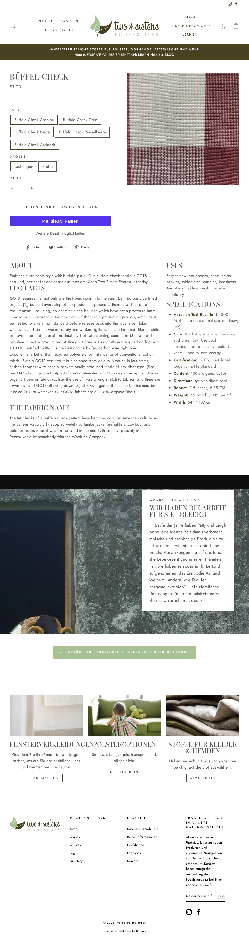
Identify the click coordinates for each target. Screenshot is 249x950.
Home (73, 828)
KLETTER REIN (124, 772)
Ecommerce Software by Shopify (124, 931)
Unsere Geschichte (190, 25)
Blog (190, 17)
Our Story (76, 860)
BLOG (169, 54)
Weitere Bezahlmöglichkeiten (60, 233)
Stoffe (46, 21)
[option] (124, 52)
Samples (69, 21)
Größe (18, 156)
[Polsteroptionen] (124, 715)
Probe (47, 166)
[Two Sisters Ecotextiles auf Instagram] (189, 912)
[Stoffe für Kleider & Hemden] (202, 715)
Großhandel (136, 844)
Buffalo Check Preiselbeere (82, 132)
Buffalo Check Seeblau (34, 119)
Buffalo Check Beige (32, 132)
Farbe (16, 110)
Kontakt (132, 860)
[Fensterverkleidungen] (46, 715)
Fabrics (74, 836)
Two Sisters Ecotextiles (130, 923)
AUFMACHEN (46, 778)
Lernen (190, 34)
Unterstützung (59, 30)
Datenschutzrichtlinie (142, 828)
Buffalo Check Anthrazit (34, 145)
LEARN (143, 54)
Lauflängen (23, 166)
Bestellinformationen (142, 836)
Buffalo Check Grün (80, 119)
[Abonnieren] (221, 896)
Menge (17, 178)
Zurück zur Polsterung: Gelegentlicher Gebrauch (127, 652)
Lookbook (134, 852)
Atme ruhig (203, 778)
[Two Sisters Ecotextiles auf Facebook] (198, 912)
